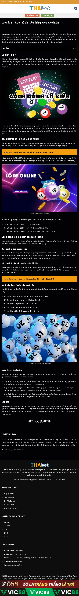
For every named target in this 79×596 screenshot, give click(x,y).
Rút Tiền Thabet (9, 505)
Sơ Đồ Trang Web (59, 480)
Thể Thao (7, 526)
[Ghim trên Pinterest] (45, 421)
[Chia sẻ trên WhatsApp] (30, 421)
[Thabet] (39, 8)
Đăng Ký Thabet (9, 494)
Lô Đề (6, 530)
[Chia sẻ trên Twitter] (37, 421)
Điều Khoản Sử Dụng (45, 480)
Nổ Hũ (6, 533)
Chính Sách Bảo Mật (10, 508)
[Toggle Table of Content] (73, 48)
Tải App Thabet (9, 497)
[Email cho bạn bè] (41, 421)
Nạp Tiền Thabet (9, 501)
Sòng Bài (7, 522)
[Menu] (75, 8)
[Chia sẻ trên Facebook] (34, 421)
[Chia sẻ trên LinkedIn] (49, 421)
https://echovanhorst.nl (15, 450)
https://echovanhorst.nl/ (18, 554)
